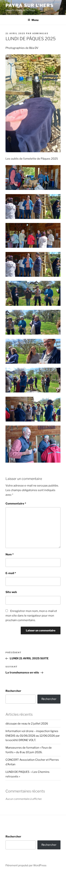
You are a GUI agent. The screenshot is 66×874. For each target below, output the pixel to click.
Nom (10, 554)
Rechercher (13, 691)
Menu (35, 19)
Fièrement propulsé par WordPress (26, 865)
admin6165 (40, 33)
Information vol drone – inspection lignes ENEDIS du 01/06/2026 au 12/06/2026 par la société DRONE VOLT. (33, 735)
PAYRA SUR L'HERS (30, 5)
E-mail (11, 573)
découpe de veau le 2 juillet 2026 (27, 723)
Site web (11, 592)
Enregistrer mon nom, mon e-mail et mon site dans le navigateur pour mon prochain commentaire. (31, 615)
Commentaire (16, 503)
